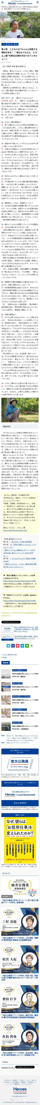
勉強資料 (23, 1082)
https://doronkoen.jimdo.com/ (15, 530)
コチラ (28, 9)
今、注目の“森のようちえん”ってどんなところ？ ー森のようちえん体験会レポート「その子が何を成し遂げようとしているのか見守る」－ (19, 550)
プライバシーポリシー (27, 1084)
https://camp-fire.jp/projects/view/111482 (19, 581)
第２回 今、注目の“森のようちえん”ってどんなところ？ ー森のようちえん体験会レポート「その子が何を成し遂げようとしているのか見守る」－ (22, 738)
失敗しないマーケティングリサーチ (18, 743)
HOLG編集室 (15, 1082)
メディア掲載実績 (14, 1084)
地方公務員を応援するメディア (20, 1096)
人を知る (21, 1080)
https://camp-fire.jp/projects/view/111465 (19, 601)
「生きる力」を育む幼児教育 (21, 542)
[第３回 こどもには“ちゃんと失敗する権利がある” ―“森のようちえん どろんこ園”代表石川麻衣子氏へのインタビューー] (22, 646)
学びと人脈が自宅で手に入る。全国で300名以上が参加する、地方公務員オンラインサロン (26, 629)
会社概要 (14, 1080)
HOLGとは (7, 1080)
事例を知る (11, 654)
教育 (15, 654)
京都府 (5, 657)
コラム (5, 654)
